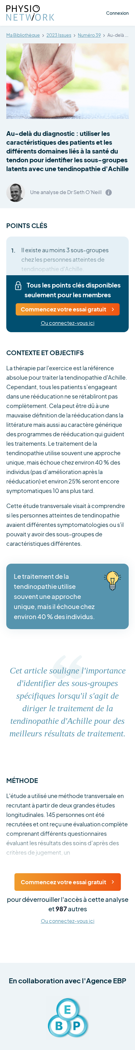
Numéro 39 (89, 35)
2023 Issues (58, 35)
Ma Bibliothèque (23, 35)
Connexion (117, 13)
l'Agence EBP (104, 980)
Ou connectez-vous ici (67, 323)
